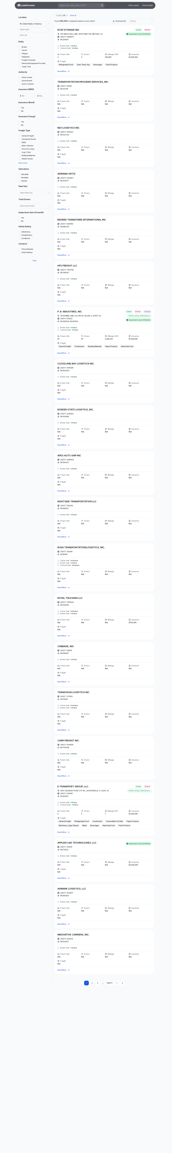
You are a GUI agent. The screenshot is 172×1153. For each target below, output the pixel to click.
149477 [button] (110, 983)
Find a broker (148, 5)
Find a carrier (134, 5)
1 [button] (86, 983)
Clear (35, 261)
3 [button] (97, 983)
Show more (22, 163)
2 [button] (92, 983)
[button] (67, 15)
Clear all (73, 15)
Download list (120, 21)
